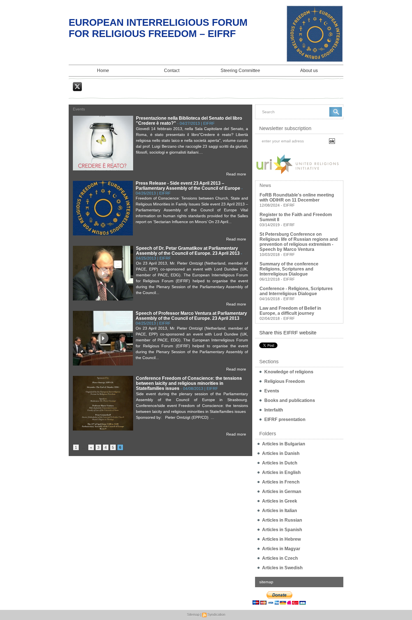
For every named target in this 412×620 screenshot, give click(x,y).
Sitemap (193, 615)
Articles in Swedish (282, 567)
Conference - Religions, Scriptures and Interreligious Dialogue (296, 291)
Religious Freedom (284, 381)
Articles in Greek (279, 501)
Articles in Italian (279, 510)
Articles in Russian (281, 520)
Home (103, 70)
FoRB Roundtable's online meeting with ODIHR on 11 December (297, 197)
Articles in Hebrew (281, 539)
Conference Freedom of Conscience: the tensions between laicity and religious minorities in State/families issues (189, 383)
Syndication (216, 615)
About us (309, 70)
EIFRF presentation (284, 419)
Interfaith (273, 410)
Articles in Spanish (281, 529)
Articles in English (281, 472)
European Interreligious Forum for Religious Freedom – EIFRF (158, 28)
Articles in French (280, 482)
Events (271, 390)
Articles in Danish (280, 453)
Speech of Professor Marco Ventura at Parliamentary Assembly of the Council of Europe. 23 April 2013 (191, 316)
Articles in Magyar (280, 548)
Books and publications (289, 400)
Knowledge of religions (288, 371)
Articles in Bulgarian (283, 443)
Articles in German (281, 491)
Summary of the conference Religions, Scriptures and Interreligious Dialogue (289, 269)
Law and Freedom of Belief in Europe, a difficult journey (290, 311)
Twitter (78, 94)
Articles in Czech (279, 558)
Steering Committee (240, 70)
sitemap (266, 582)
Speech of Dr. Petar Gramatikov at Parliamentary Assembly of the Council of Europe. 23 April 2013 (188, 251)
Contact (171, 70)
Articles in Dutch (279, 463)
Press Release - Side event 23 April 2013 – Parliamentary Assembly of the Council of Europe (188, 186)
